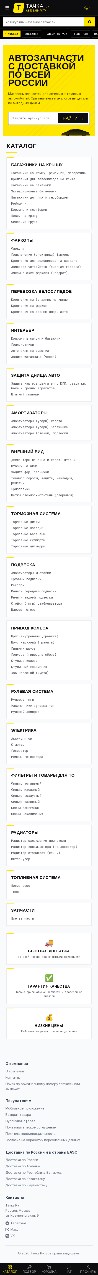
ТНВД (15, 892)
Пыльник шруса (23, 648)
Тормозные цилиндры (28, 546)
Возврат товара (18, 1115)
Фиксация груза (24, 222)
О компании (14, 1071)
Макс (14, 1229)
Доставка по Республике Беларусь (33, 1172)
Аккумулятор (21, 738)
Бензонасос (20, 886)
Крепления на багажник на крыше (39, 300)
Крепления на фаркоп (29, 306)
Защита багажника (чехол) (34, 357)
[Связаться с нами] (87, 7)
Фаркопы (22, 240)
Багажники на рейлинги (31, 185)
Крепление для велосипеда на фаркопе (44, 261)
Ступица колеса (24, 661)
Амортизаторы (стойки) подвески (39, 433)
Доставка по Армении (23, 1166)
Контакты (13, 1077)
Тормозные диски (25, 522)
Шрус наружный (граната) (32, 642)
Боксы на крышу (24, 216)
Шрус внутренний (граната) (34, 636)
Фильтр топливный (26, 783)
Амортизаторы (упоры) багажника (39, 427)
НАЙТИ (73, 118)
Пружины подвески (26, 579)
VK (12, 1236)
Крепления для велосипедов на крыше (43, 179)
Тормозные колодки (27, 528)
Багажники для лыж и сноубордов (39, 197)
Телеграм (81, 34)
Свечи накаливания (27, 814)
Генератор (19, 751)
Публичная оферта (20, 1121)
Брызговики (20, 489)
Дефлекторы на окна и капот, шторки (43, 460)
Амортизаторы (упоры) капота (36, 421)
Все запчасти (22, 918)
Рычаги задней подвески (32, 597)
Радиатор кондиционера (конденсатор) (44, 847)
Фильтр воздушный (26, 796)
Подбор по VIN (56, 34)
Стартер (17, 745)
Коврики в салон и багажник (35, 338)
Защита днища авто (35, 375)
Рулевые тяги (22, 700)
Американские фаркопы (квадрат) (39, 273)
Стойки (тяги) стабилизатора (36, 603)
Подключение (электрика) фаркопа (40, 255)
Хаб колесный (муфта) (30, 673)
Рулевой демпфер (25, 712)
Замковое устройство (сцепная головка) (46, 267)
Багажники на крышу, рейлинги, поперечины (49, 173)
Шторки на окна (24, 466)
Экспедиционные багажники (34, 191)
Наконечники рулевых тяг (32, 706)
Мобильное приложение (24, 1108)
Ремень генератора (27, 757)
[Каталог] (7, 7)
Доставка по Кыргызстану (26, 1185)
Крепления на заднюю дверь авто (39, 312)
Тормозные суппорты (28, 540)
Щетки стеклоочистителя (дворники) (42, 495)
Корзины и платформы (29, 210)
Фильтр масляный (25, 790)
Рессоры (17, 585)
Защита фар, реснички (30, 472)
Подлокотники (22, 345)
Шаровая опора (23, 610)
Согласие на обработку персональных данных (42, 1140)
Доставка (31, 34)
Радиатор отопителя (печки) (35, 853)
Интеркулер (20, 859)
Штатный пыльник (25, 394)
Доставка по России (21, 1160)
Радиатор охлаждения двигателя (38, 841)
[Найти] (89, 21)
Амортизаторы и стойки (31, 573)
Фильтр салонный (25, 802)
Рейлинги (18, 203)
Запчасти (23, 910)
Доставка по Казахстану (25, 1179)
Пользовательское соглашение (30, 1127)
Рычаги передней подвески (34, 591)
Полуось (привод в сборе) (34, 655)
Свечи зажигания (25, 808)
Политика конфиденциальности (30, 1133)
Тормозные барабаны (28, 534)
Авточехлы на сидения (30, 351)
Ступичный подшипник (29, 667)
